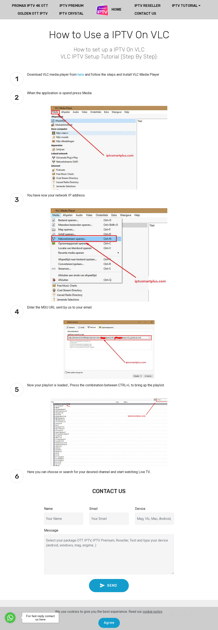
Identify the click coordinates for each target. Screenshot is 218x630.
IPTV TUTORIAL (185, 6)
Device (140, 509)
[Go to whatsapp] (10, 617)
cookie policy (152, 612)
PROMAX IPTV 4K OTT (30, 6)
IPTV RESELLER (148, 6)
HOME (117, 9)
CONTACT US (145, 13)
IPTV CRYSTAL (71, 13)
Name (48, 509)
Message (51, 530)
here (80, 75)
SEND (112, 585)
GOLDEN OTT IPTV (33, 13)
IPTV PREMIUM (71, 6)
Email (93, 509)
